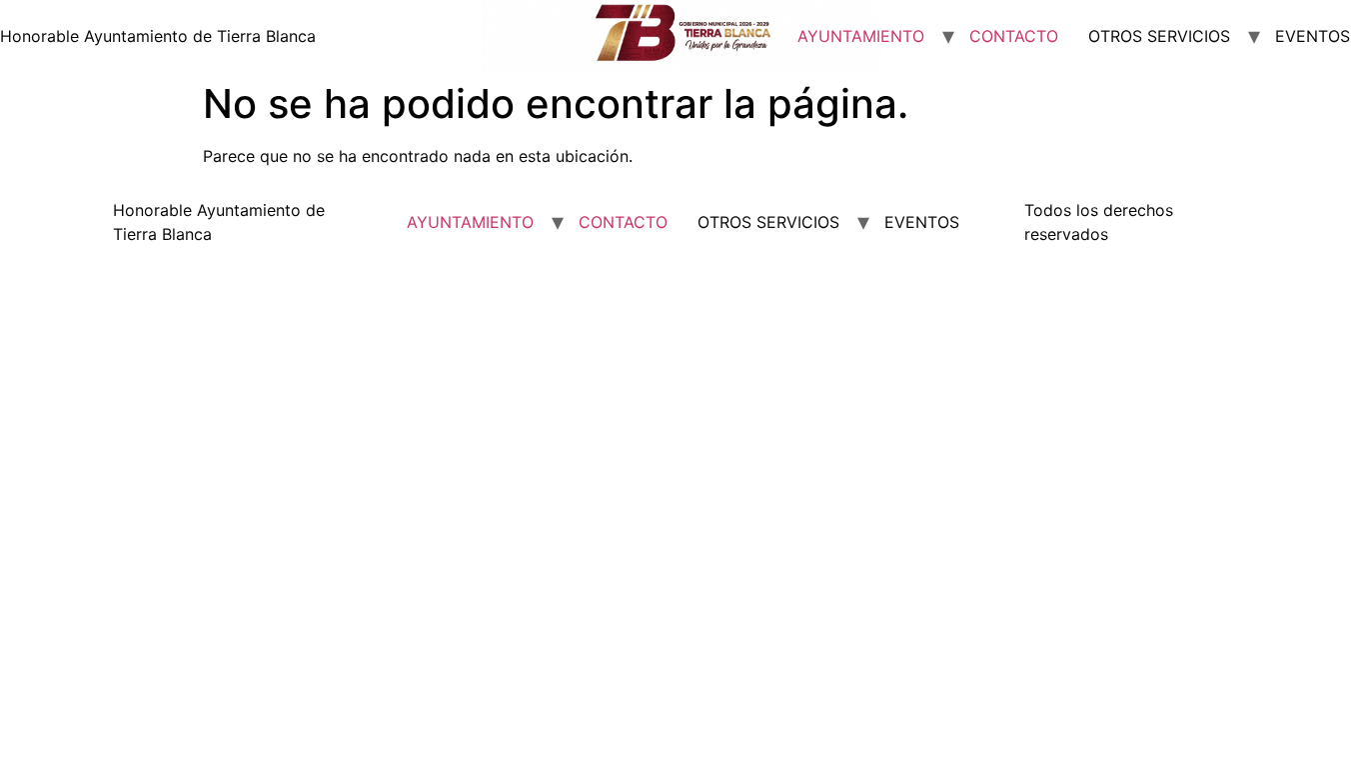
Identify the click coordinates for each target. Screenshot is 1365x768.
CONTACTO (1013, 36)
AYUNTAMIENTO (860, 36)
